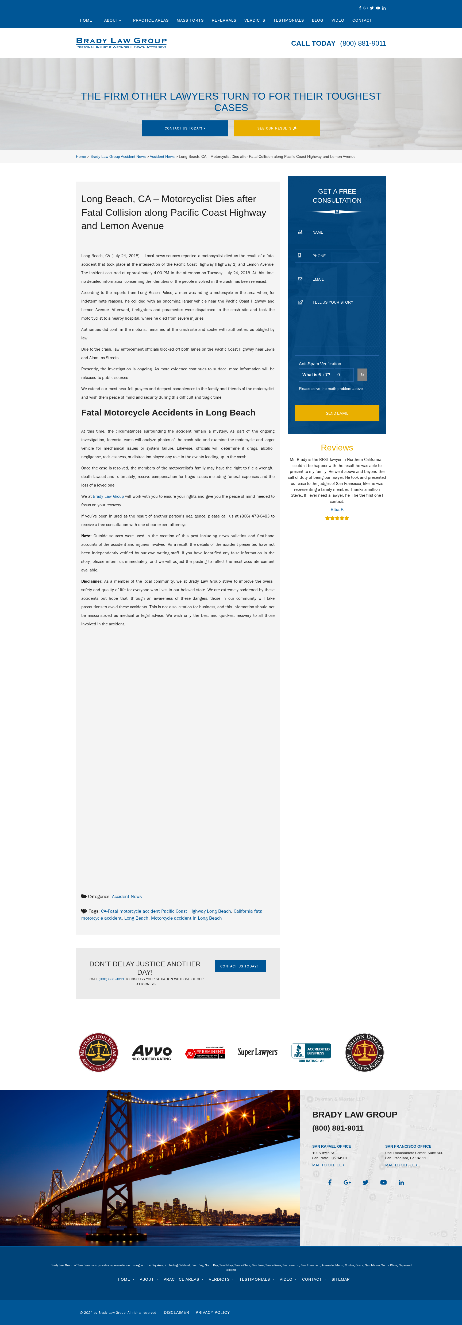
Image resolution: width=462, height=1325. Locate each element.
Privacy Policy (213, 1312)
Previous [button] (285, 492)
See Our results (275, 128)
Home (86, 20)
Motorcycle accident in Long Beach (186, 918)
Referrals (224, 20)
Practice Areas (151, 20)
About (111, 20)
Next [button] (389, 492)
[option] (337, 489)
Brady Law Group (108, 496)
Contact (362, 20)
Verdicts (254, 20)
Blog (318, 20)
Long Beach (136, 918)
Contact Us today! (184, 128)
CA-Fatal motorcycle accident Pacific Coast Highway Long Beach (166, 911)
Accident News (127, 896)
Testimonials (288, 20)
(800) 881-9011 (363, 43)
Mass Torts (190, 20)
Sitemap (341, 1279)
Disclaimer (176, 1312)
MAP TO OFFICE (327, 1165)
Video (338, 20)
